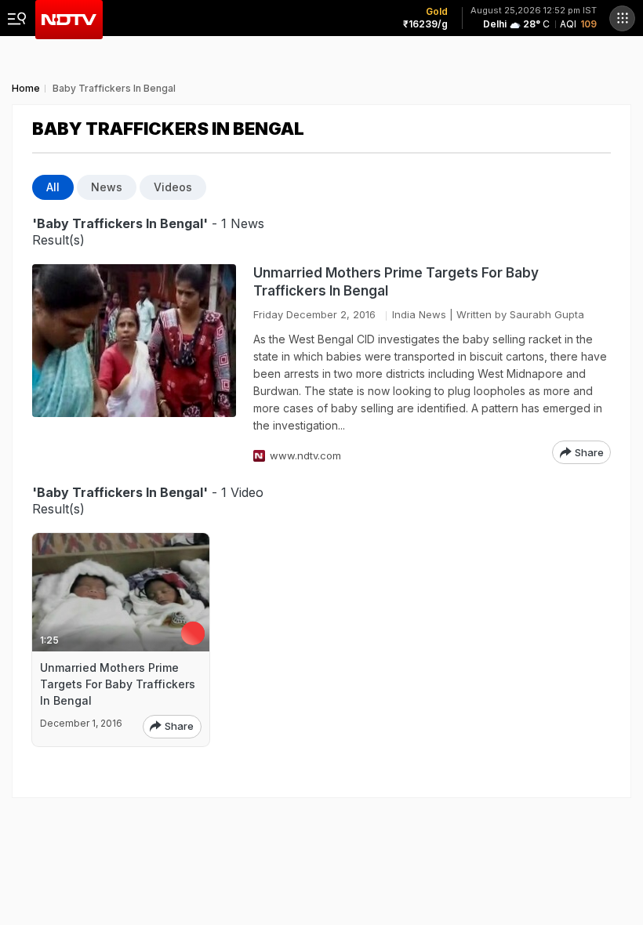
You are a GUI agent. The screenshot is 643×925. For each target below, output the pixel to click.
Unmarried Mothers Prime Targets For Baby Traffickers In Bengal (396, 282)
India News (419, 314)
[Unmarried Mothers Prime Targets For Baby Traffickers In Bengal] (134, 364)
